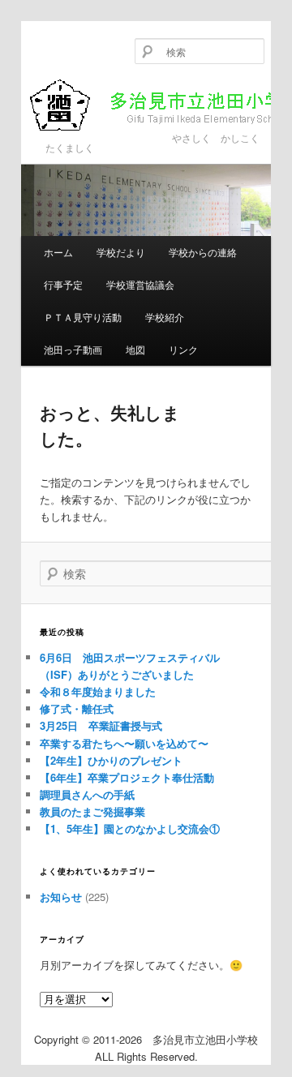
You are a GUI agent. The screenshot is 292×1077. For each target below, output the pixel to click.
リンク (183, 349)
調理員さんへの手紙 (87, 794)
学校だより (121, 252)
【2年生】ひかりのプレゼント (111, 760)
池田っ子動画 (73, 349)
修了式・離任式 (77, 708)
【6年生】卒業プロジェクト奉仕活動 (127, 777)
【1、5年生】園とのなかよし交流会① (130, 828)
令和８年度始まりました (98, 691)
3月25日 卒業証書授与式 (101, 725)
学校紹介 (164, 317)
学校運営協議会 (140, 284)
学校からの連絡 (203, 252)
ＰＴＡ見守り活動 (83, 317)
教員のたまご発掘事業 (92, 811)
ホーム (58, 252)
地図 (135, 349)
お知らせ (61, 896)
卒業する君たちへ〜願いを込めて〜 (124, 743)
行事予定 (63, 284)
